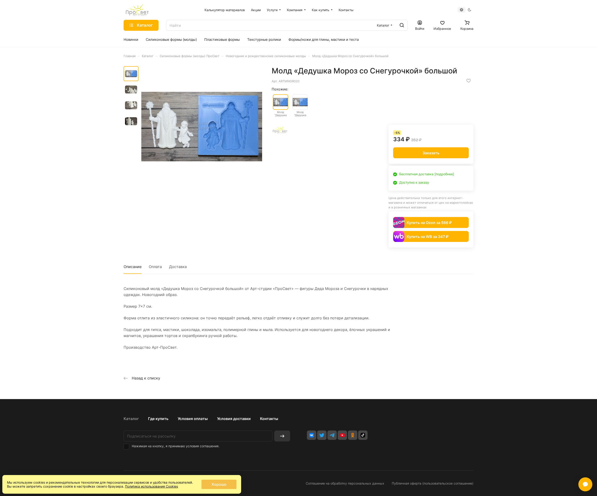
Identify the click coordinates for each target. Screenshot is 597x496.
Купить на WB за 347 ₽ (427, 236)
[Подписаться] (282, 436)
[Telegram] (332, 435)
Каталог (131, 418)
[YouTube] (342, 435)
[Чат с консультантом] (585, 484)
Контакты (269, 418)
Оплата (155, 266)
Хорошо (219, 484)
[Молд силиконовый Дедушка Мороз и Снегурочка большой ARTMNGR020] (201, 126)
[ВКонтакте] (311, 435)
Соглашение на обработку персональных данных (345, 483)
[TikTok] (363, 435)
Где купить (158, 418)
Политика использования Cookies (151, 486)
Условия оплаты (193, 418)
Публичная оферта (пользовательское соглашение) (432, 483)
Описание (133, 266)
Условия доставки (234, 418)
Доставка (178, 266)
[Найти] (402, 25)
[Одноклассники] (352, 435)
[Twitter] (321, 435)
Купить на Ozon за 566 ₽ (429, 222)
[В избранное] (468, 81)
